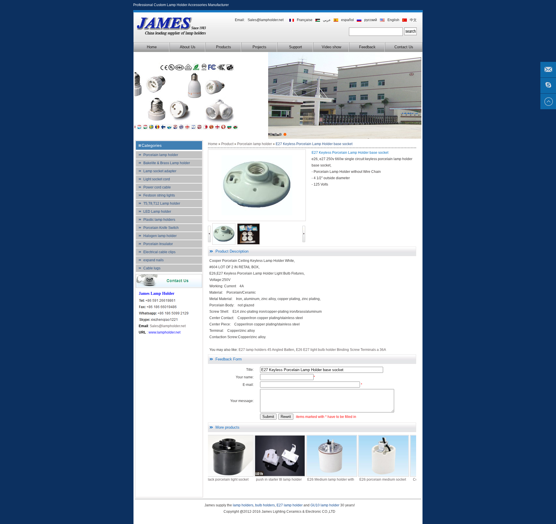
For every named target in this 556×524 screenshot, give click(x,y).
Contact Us (403, 47)
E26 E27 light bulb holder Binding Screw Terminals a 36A (341, 350)
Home (152, 47)
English (393, 20)
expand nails (153, 260)
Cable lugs (151, 268)
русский (370, 20)
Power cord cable (157, 187)
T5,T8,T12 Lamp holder (161, 203)
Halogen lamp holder (160, 236)
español (347, 20)
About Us (187, 47)
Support (295, 47)
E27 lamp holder (290, 505)
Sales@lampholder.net (266, 20)
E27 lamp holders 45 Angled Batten (266, 350)
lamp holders (243, 505)
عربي (327, 20)
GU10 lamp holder (324, 505)
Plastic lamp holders (159, 220)
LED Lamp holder (157, 212)
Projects (259, 47)
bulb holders (265, 505)
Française (304, 20)
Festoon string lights (159, 195)
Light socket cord (156, 179)
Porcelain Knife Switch (161, 228)
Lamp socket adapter (159, 171)
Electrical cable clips (159, 252)
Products (223, 47)
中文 (413, 20)
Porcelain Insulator (158, 244)
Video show (331, 47)
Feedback (367, 47)
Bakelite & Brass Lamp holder (166, 163)
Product (227, 144)
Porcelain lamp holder (160, 155)
